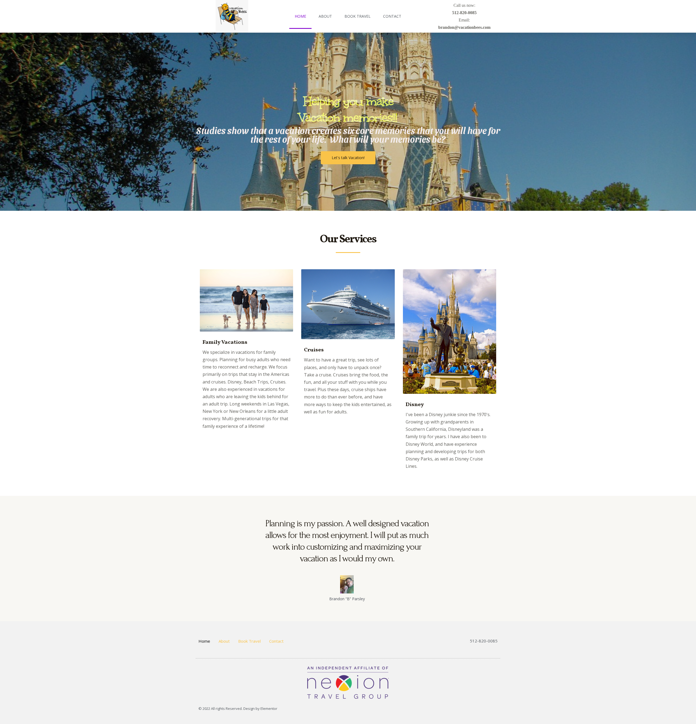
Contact (392, 16)
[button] (348, 157)
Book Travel (357, 16)
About (325, 16)
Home (300, 16)
